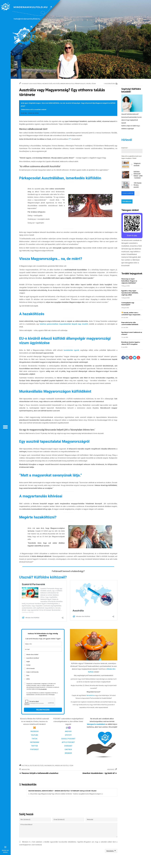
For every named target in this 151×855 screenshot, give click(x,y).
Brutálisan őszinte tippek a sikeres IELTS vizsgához (130, 343)
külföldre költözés (37, 765)
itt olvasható (43, 689)
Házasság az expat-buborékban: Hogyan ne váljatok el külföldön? (129, 281)
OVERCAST (68, 746)
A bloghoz (110, 769)
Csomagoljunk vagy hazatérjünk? (127, 304)
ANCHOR (68, 731)
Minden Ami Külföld (67, 83)
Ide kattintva (91, 695)
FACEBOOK (34, 731)
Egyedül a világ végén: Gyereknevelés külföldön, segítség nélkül (129, 293)
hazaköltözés (47, 83)
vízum (93, 83)
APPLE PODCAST (68, 742)
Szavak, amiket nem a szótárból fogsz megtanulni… (131, 314)
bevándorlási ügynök (71, 350)
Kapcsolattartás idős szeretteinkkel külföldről (129, 323)
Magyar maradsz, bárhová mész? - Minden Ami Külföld (48, 791)
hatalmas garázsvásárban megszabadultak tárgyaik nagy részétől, (64, 324)
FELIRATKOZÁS (43, 710)
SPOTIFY (68, 735)
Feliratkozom (126, 201)
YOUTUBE (34, 735)
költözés (56, 83)
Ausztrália (37, 83)
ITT (70, 139)
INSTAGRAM (34, 742)
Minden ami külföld (62, 765)
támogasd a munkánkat (96, 724)
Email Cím (124, 148)
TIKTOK (34, 739)
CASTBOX (68, 749)
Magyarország (49, 765)
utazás (88, 83)
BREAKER (68, 753)
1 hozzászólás (109, 83)
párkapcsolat (80, 83)
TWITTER (34, 746)
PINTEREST (34, 749)
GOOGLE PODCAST (68, 739)
